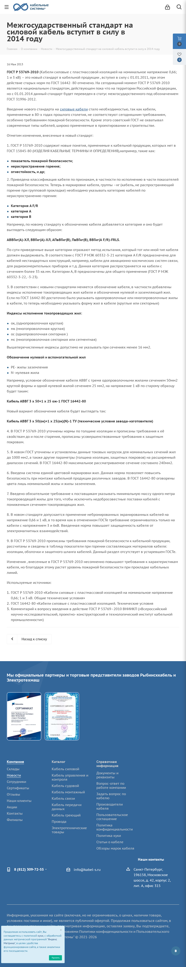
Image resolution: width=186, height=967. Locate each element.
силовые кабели (74, 109)
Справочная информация (107, 764)
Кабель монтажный (68, 792)
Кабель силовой (65, 769)
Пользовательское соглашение (112, 817)
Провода (59, 821)
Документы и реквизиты (107, 775)
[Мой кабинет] (167, 7)
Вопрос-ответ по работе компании (111, 785)
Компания (15, 762)
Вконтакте (175, 950)
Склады (13, 769)
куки (40, 935)
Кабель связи (63, 798)
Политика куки (108, 835)
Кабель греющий (66, 815)
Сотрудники (16, 781)
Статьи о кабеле (109, 842)
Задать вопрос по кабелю (111, 796)
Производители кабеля (109, 806)
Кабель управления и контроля (70, 777)
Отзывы (13, 794)
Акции (12, 807)
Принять (55, 957)
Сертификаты (18, 788)
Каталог (58, 762)
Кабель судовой (65, 786)
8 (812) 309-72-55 (29, 869)
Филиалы (15, 820)
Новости (14, 775)
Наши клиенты (19, 801)
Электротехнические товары (69, 830)
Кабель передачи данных (66, 807)
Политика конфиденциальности (114, 827)
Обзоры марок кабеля (115, 848)
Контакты (15, 813)
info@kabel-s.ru (87, 869)
